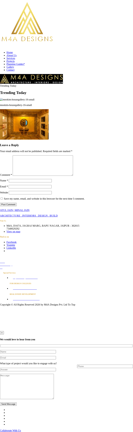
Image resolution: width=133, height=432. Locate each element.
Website (4, 192)
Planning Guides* (15, 64)
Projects (10, 61)
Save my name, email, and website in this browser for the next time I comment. (44, 198)
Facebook (11, 242)
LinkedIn (11, 248)
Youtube (10, 245)
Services (10, 58)
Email (4, 186)
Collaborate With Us (10, 430)
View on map (13, 231)
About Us (11, 55)
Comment (6, 174)
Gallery (10, 67)
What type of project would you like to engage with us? (28, 363)
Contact (10, 70)
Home (9, 52)
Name (4, 180)
